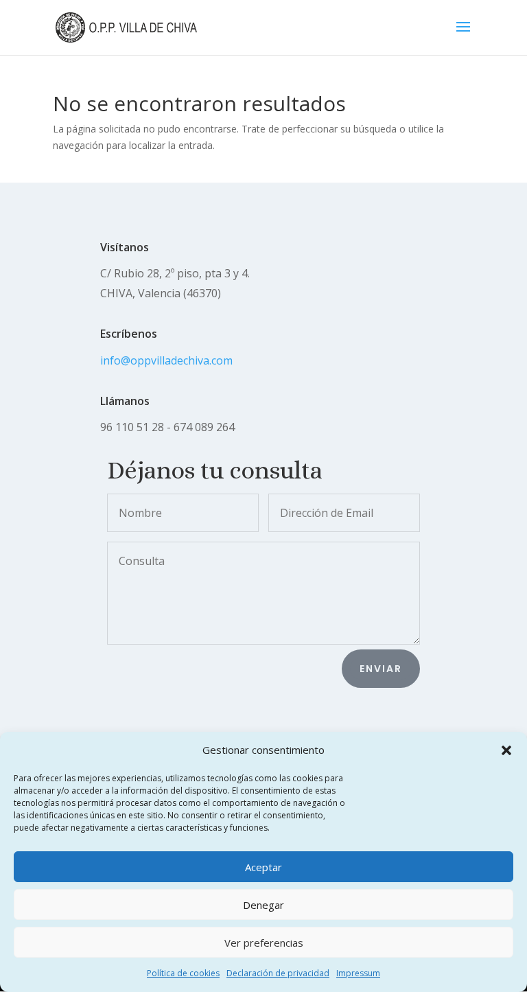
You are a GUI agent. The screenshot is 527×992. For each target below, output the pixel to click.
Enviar (381, 669)
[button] (506, 750)
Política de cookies (183, 973)
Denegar (263, 905)
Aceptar (263, 867)
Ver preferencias (263, 942)
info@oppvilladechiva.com (166, 360)
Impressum (358, 973)
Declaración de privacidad (277, 973)
